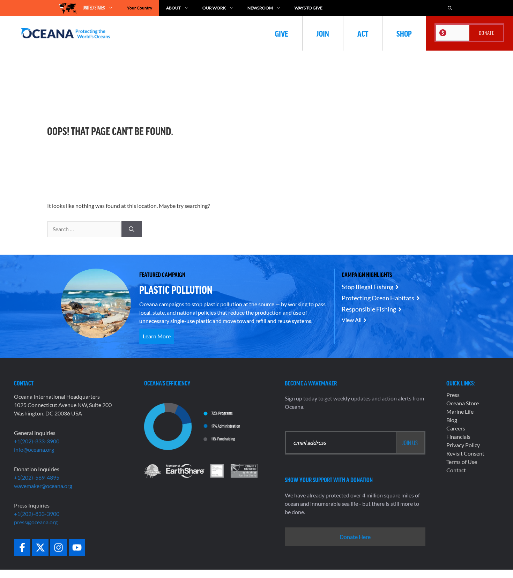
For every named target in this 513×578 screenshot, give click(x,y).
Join (323, 33)
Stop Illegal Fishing (367, 287)
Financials (458, 436)
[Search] (131, 229)
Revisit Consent (465, 453)
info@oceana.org (34, 449)
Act (362, 33)
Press (453, 394)
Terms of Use (461, 461)
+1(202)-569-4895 (36, 477)
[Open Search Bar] (450, 8)
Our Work (214, 7)
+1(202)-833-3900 (36, 441)
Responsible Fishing (369, 309)
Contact (456, 470)
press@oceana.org (36, 522)
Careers (455, 428)
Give (281, 33)
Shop (404, 33)
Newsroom (260, 7)
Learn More (157, 336)
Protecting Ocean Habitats (378, 298)
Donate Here (355, 536)
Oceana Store (462, 403)
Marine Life (460, 411)
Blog (451, 419)
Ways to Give (308, 7)
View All (352, 319)
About (173, 7)
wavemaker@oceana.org (43, 485)
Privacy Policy (463, 445)
